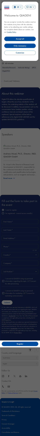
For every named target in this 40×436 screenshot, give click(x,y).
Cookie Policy (11, 32)
